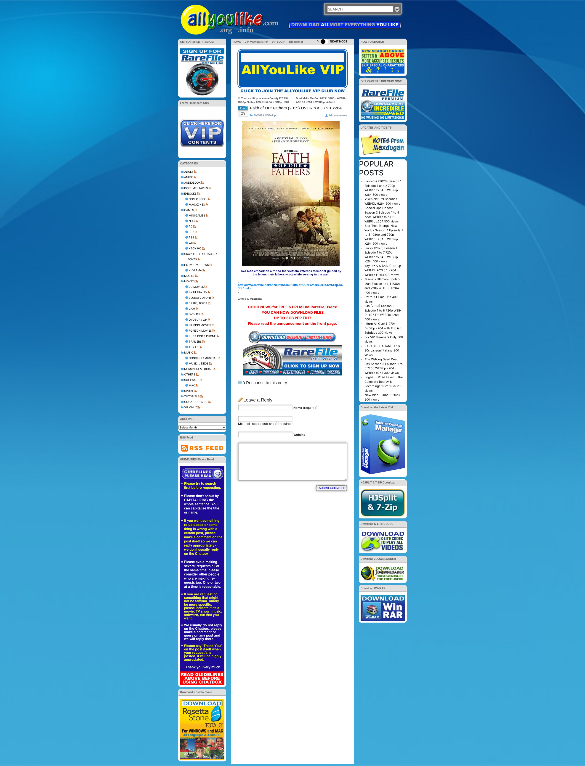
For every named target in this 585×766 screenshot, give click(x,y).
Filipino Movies (200, 325)
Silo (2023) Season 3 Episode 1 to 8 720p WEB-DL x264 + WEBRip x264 (383, 310)
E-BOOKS (190, 193)
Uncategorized (195, 402)
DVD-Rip (194, 314)
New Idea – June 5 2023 (382, 395)
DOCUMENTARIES (196, 188)
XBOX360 (195, 248)
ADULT (188, 171)
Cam (192, 308)
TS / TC (194, 347)
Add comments (337, 115)
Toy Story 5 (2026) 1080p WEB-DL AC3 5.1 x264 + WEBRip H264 (382, 270)
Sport (189, 391)
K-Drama (195, 270)
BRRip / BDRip (198, 303)
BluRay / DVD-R (200, 297)
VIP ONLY (190, 407)
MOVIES (189, 281)
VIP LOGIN (278, 41)
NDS (192, 221)
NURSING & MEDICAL (198, 369)
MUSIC (188, 352)
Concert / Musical (203, 358)
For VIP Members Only (380, 337)
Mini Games (197, 215)
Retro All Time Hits (378, 297)
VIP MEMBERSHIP (256, 41)
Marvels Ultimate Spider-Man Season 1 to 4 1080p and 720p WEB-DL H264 (382, 283)
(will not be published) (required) (265, 423)
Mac (192, 385)
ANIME (188, 177)
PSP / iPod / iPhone (202, 336)
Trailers (195, 341)
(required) (305, 407)
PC (191, 226)
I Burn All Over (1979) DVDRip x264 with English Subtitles (382, 328)
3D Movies (196, 286)
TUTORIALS (192, 396)
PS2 (191, 232)
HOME (237, 41)
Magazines (197, 204)
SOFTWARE (191, 380)
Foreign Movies (200, 330)
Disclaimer (296, 41)
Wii (191, 243)
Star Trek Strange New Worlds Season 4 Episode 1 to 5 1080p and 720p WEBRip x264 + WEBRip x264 (383, 234)
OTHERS (189, 374)
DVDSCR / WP (198, 319)
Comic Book (198, 199)
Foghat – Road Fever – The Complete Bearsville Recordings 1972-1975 (383, 381)
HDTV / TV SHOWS (196, 265)
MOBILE (189, 275)
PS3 (191, 237)
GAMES (189, 210)
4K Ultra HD (198, 292)
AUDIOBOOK (192, 182)
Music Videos (199, 363)
